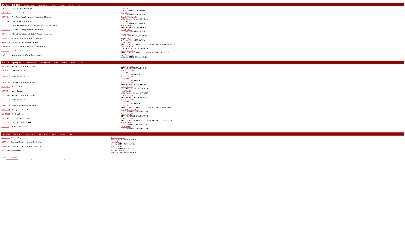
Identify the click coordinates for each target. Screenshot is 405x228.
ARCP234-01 (6, 66)
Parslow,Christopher (128, 51)
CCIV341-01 (5, 99)
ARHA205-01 (6, 76)
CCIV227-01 (5, 91)
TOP (78, 5)
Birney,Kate (125, 9)
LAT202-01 (5, 122)
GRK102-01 (5, 42)
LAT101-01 (5, 51)
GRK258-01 (5, 114)
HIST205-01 (5, 150)
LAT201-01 (5, 55)
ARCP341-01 (6, 70)
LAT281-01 (5, 127)
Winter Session (42, 5)
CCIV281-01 (5, 30)
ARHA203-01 (6, 13)
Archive (62, 5)
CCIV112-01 (5, 17)
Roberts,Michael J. (127, 25)
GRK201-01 (5, 110)
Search (71, 5)
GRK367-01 (5, 47)
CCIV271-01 (5, 25)
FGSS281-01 (5, 38)
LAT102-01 (5, 118)
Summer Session (29, 5)
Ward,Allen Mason (127, 47)
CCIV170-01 (5, 87)
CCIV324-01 (5, 34)
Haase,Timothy (126, 91)
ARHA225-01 (6, 82)
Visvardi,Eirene (126, 30)
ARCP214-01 (6, 9)
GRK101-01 (5, 106)
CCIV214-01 (5, 21)
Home (53, 5)
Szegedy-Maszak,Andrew (130, 17)
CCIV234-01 (5, 95)
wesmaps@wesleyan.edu (12, 158)
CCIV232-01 (5, 138)
